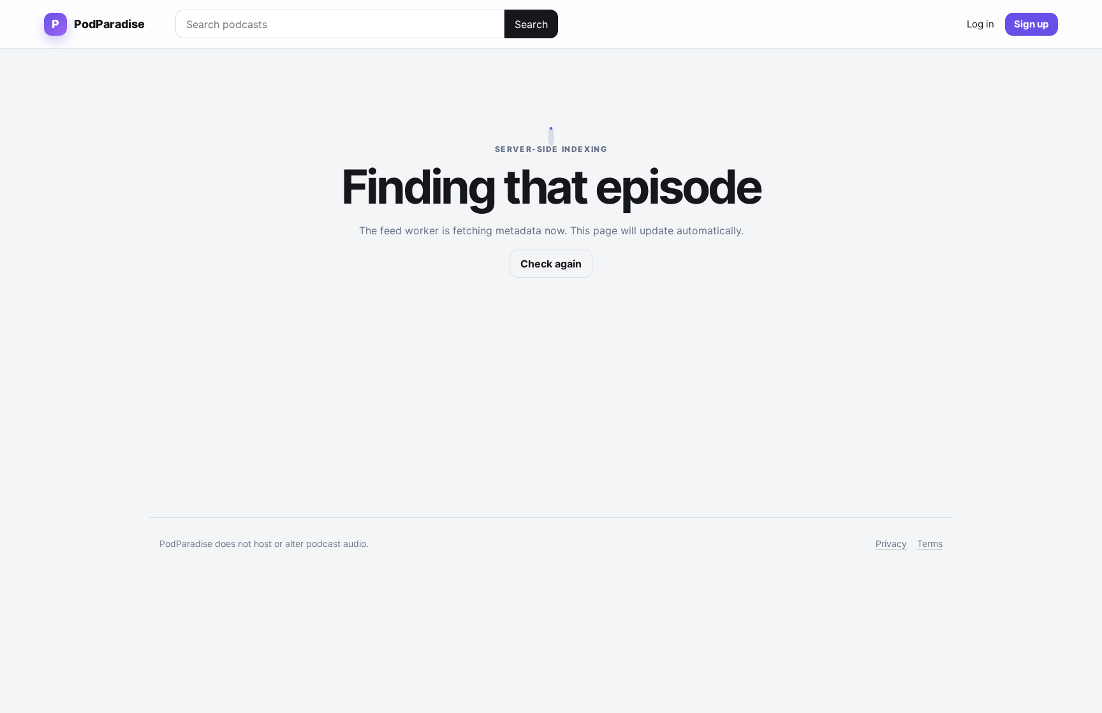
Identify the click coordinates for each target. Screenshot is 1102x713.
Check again (551, 263)
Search (531, 24)
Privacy (891, 543)
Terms (930, 543)
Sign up (1031, 24)
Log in (980, 24)
